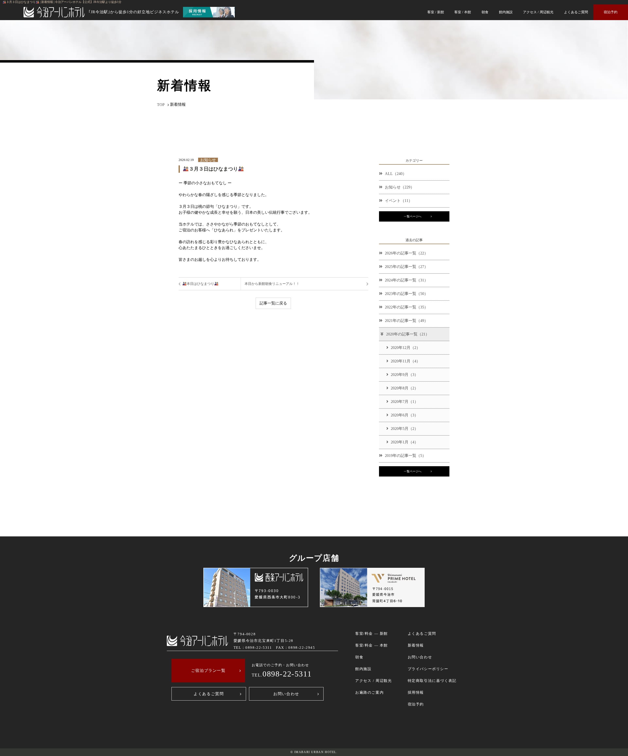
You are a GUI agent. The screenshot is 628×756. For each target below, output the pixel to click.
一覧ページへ (412, 216)
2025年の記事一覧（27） (406, 267)
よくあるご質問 (576, 12)
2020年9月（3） (404, 374)
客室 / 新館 (435, 12)
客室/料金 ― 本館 (371, 645)
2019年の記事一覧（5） (405, 455)
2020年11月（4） (405, 361)
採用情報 (416, 692)
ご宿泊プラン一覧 (208, 670)
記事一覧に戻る (273, 303)
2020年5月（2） (404, 428)
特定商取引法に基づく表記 (432, 680)
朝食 (485, 12)
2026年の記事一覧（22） (406, 253)
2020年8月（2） (404, 388)
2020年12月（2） (405, 347)
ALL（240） (395, 174)
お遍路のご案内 (369, 692)
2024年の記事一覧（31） (406, 280)
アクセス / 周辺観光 (538, 12)
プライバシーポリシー (428, 669)
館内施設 (506, 12)
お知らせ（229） (399, 187)
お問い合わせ (286, 694)
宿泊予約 (610, 12)
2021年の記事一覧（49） (406, 320)
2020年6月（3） (404, 415)
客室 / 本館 (462, 12)
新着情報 (416, 645)
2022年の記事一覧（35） (406, 307)
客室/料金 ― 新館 (371, 633)
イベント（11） (398, 201)
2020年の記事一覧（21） (407, 334)
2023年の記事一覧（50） (406, 294)
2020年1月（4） (404, 442)
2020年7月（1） (404, 401)
